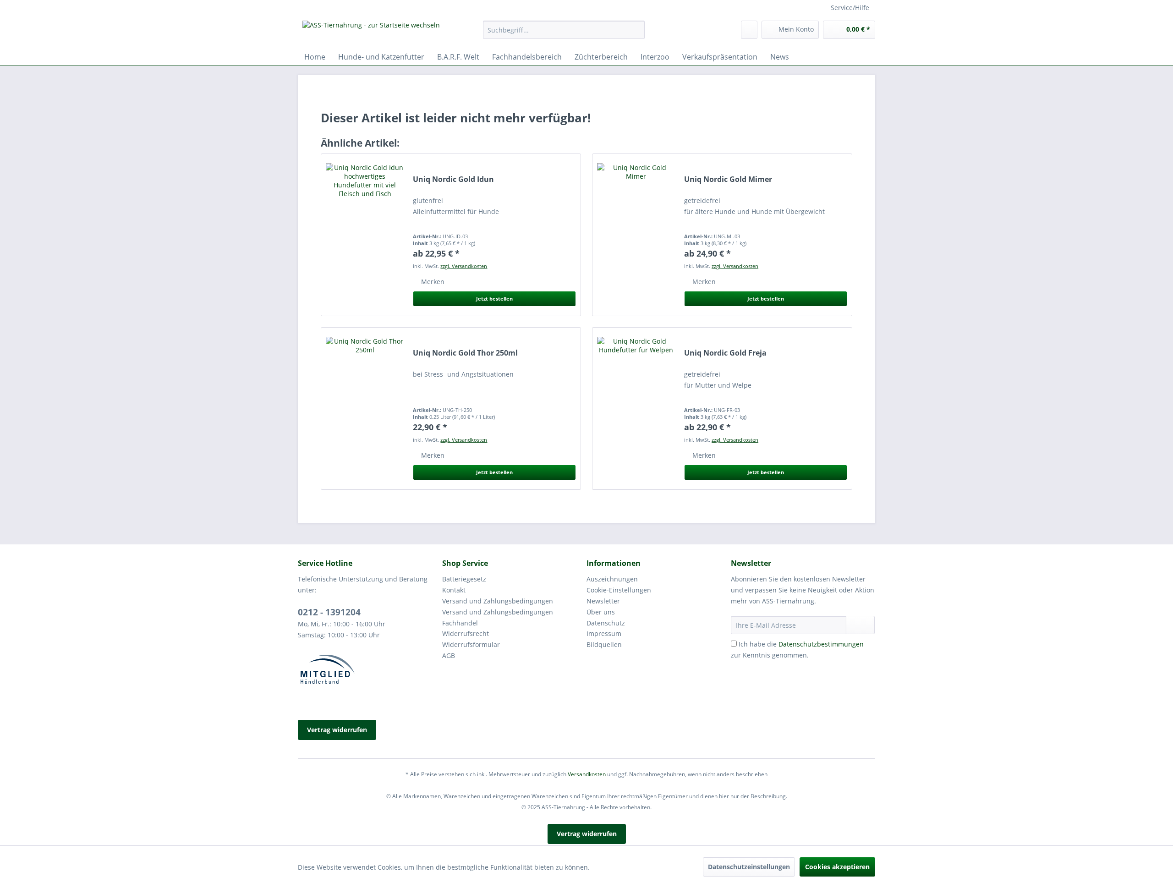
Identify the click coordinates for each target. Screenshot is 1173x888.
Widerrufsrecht (465, 633)
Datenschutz (605, 623)
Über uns (600, 612)
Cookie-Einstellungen (618, 590)
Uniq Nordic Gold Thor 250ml (465, 353)
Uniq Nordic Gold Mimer (728, 179)
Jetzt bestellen (494, 298)
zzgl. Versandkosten (463, 266)
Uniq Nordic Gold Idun (453, 179)
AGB (448, 655)
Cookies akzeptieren (837, 866)
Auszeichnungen (612, 579)
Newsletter (603, 601)
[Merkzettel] (749, 30)
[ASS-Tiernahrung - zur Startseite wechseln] (371, 32)
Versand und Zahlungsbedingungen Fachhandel (497, 617)
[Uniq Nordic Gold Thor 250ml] (365, 408)
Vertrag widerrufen (337, 729)
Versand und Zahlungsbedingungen (497, 601)
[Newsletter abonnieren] (860, 625)
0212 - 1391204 (329, 612)
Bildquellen (604, 644)
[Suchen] (636, 30)
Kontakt (454, 590)
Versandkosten (587, 774)
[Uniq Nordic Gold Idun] (365, 235)
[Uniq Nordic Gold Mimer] (636, 235)
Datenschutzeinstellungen (749, 866)
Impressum (603, 633)
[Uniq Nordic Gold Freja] (636, 408)
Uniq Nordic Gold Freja (725, 353)
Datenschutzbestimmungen (821, 644)
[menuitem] (564, 34)
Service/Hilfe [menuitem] (850, 7)
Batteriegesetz (464, 579)
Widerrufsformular (471, 644)
